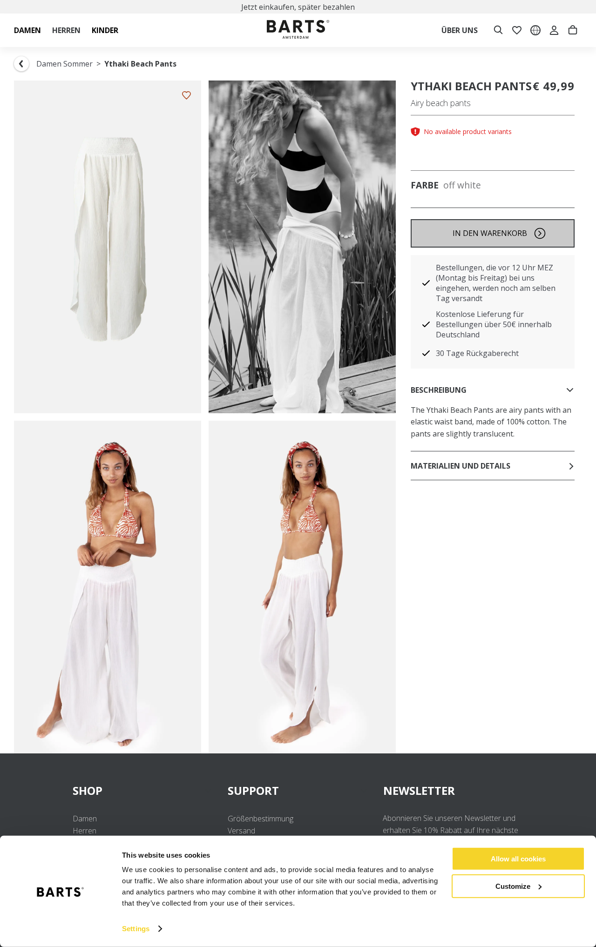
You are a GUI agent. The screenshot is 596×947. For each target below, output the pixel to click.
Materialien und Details (460, 466)
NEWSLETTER (419, 790)
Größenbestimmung (260, 818)
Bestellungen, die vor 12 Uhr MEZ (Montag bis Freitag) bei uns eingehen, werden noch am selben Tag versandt (495, 282)
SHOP (87, 790)
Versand (241, 831)
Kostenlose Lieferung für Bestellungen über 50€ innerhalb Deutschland (494, 324)
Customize (512, 886)
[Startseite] (298, 30)
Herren (84, 831)
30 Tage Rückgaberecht (477, 353)
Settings (135, 929)
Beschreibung (439, 390)
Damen (85, 818)
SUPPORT (253, 790)
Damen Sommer (64, 64)
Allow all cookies (518, 859)
